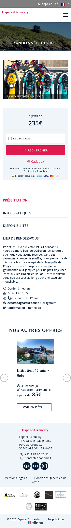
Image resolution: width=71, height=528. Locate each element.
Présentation (15, 200)
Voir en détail (34, 407)
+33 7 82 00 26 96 (37, 454)
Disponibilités (15, 226)
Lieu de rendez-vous (21, 238)
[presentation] (4, 378)
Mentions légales (16, 478)
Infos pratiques (17, 213)
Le (14, 138)
